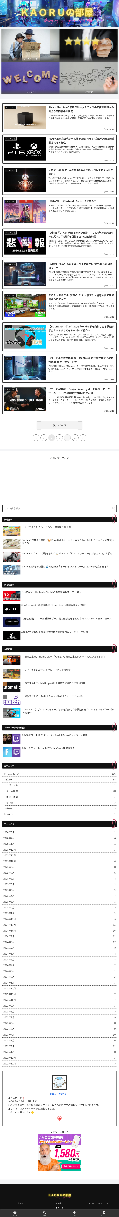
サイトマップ (59, 1207)
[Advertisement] (59, 480)
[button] (113, 508)
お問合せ (59, 1203)
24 (75, 437)
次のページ (59, 425)
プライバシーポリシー (98, 1203)
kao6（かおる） (59, 1094)
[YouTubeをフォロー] (59, 1118)
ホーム (21, 1203)
